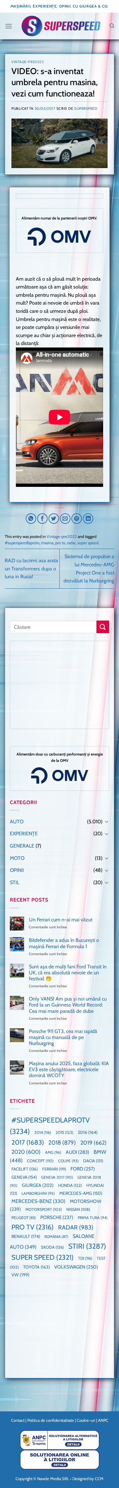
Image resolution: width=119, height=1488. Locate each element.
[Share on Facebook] (42, 518)
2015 (64, 1132)
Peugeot (23, 1217)
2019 (93, 1142)
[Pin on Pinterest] (76, 518)
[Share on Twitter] (54, 518)
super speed (87, 542)
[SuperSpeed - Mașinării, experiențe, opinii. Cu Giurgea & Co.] (60, 26)
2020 (26, 1151)
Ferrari (54, 1168)
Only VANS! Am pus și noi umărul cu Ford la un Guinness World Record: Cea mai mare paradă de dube (68, 1005)
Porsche (56, 1217)
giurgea (38, 1185)
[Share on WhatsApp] (31, 518)
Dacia (93, 1160)
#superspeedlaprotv (22, 542)
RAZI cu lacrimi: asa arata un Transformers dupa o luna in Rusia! (31, 568)
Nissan (78, 1209)
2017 (27, 1142)
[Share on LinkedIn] (88, 518)
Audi (77, 1152)
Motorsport (43, 1209)
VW (20, 1275)
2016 (87, 1132)
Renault (25, 1236)
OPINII (17, 870)
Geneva (24, 1177)
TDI (85, 1258)
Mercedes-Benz (38, 1201)
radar (71, 542)
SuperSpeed (85, 108)
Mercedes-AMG (80, 1193)
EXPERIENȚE (24, 834)
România (56, 1236)
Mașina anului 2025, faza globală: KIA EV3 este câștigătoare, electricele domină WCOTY (69, 1069)
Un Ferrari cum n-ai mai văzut (60, 920)
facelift (24, 1168)
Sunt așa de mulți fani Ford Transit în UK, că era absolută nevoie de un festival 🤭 (68, 973)
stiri (87, 1246)
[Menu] (8, 26)
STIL (14, 882)
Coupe (68, 1160)
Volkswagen (76, 1267)
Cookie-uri (86, 1420)
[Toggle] (106, 821)
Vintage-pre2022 (27, 62)
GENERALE (22, 846)
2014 (42, 1132)
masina (47, 542)
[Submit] (102, 627)
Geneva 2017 (57, 1177)
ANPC (103, 1420)
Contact (17, 1420)
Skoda (52, 1247)
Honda (70, 1185)
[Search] (111, 26)
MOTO (17, 858)
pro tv (60, 542)
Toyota (36, 1266)
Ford (82, 1169)
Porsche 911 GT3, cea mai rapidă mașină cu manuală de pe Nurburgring (63, 1037)
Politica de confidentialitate (50, 1420)
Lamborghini (38, 1193)
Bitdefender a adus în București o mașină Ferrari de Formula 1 (64, 943)
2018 (62, 1142)
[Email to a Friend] (65, 518)
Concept (40, 1160)
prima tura (93, 1217)
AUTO (16, 822)
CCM (99, 1478)
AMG (53, 1152)
